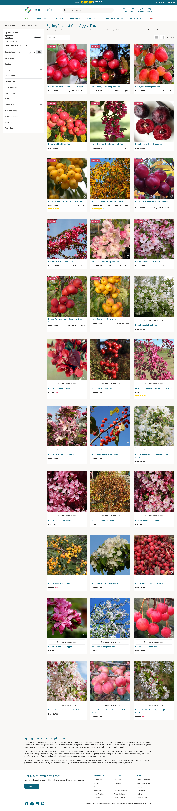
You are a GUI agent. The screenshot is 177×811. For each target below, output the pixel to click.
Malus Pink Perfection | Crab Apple (106, 262)
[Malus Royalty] (67, 338)
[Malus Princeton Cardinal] (154, 533)
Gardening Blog (119, 783)
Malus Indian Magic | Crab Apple (105, 454)
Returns (96, 787)
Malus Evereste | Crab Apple (147, 325)
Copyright (139, 787)
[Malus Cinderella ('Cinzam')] (110, 470)
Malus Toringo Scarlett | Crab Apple (106, 87)
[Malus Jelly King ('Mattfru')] (67, 100)
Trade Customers (120, 794)
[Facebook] (26, 803)
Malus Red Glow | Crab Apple (60, 647)
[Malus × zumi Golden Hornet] (67, 157)
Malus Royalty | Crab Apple (59, 388)
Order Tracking (99, 794)
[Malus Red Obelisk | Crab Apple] (67, 404)
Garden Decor (58, 18)
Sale (151, 18)
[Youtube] (37, 803)
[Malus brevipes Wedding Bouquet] (154, 404)
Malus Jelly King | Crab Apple (60, 144)
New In (26, 18)
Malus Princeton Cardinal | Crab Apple (151, 583)
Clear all (38, 37)
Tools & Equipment (136, 18)
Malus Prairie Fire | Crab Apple (60, 262)
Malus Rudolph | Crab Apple (59, 520)
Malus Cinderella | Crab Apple (104, 520)
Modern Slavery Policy (144, 783)
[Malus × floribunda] (67, 660)
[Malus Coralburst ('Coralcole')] (154, 470)
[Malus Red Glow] (67, 596)
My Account (98, 790)
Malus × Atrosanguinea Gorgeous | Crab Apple (151, 202)
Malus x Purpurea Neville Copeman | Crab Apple (65, 320)
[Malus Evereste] (154, 275)
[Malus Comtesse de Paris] (110, 157)
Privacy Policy (141, 790)
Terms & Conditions (143, 780)
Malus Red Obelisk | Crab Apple (61, 454)
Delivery (97, 783)
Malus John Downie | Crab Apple (148, 87)
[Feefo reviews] (88, 2)
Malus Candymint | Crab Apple (147, 262)
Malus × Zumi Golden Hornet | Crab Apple (65, 201)
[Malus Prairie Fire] (67, 217)
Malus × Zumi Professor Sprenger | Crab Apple (151, 711)
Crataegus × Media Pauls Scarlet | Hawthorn (153, 388)
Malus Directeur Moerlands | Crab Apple (108, 144)
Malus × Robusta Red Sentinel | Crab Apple (66, 87)
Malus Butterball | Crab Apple (104, 319)
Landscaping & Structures (113, 18)
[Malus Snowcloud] (110, 596)
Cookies (139, 794)
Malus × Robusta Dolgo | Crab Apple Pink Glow (108, 711)
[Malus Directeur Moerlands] (110, 100)
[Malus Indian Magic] (110, 404)
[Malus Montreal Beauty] (110, 533)
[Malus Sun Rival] (154, 596)
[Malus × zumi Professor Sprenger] (154, 660)
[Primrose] (39, 9)
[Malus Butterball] (110, 275)
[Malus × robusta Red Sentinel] (67, 42)
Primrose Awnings (120, 790)
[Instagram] (32, 803)
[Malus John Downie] (154, 42)
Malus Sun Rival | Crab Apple (147, 647)
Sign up (32, 786)
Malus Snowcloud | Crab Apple (104, 647)
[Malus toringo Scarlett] (110, 42)
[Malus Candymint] (154, 217)
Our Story (117, 780)
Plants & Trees (41, 18)
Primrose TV (118, 787)
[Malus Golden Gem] (67, 533)
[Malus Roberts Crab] (154, 100)
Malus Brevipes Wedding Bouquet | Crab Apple (151, 455)
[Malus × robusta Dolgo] (110, 660)
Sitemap (97, 798)
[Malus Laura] (110, 338)
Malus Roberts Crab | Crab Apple (148, 144)
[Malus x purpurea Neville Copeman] (67, 275)
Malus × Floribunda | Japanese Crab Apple (65, 710)
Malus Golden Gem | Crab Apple (61, 583)
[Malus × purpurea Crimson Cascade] (154, 338)
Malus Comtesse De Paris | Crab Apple (107, 201)
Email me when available (153, 320)
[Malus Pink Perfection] (110, 217)
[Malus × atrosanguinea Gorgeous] (154, 157)
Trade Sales (160, 2)
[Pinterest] (42, 803)
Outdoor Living (91, 18)
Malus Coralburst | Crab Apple (147, 520)
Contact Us (171, 2)
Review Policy (141, 798)
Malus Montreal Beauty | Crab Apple (106, 583)
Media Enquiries (119, 798)
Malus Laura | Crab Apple (102, 388)
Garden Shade (75, 18)
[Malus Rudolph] (67, 470)
